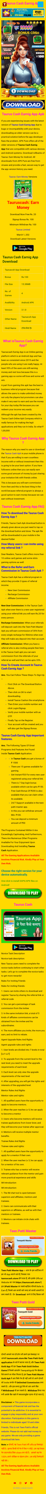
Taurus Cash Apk (13, 453)
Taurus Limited (23, 229)
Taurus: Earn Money (18, 176)
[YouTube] (15, 1483)
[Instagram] (20, 1483)
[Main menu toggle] (41, 4)
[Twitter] (26, 1483)
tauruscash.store (15, 1358)
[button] (23, 515)
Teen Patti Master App (12, 1270)
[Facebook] (31, 1483)
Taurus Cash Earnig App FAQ (23, 506)
